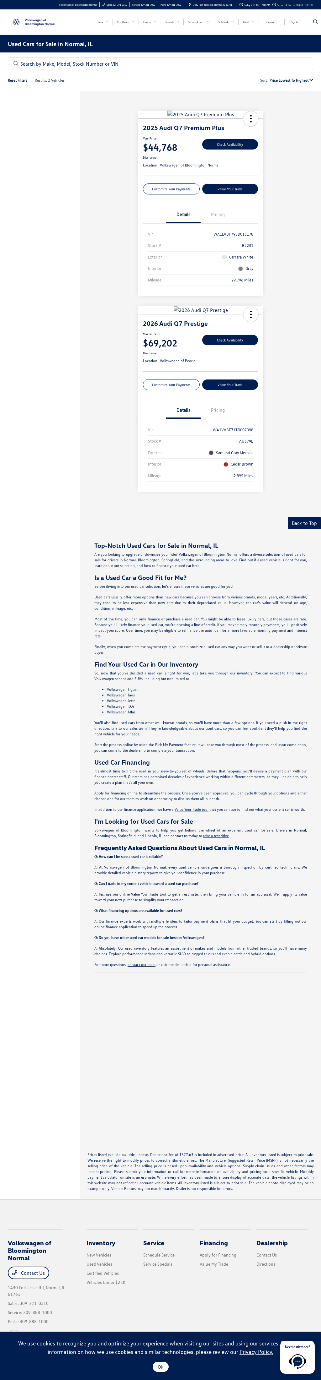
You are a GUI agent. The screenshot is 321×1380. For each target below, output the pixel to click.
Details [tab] (183, 214)
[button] (251, 119)
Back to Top (304, 523)
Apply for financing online (116, 793)
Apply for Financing (218, 1254)
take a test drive (216, 835)
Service (153, 1242)
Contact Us (32, 1273)
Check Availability (230, 144)
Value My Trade (214, 1264)
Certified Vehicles (103, 1273)
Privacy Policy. (256, 1351)
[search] (315, 22)
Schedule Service (159, 1254)
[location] (190, 4)
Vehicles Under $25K (106, 1282)
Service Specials (157, 1264)
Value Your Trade (230, 189)
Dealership (272, 1242)
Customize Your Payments (171, 189)
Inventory (101, 1242)
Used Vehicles (99, 1264)
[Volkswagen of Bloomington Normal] (36, 21)
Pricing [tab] (218, 214)
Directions (265, 1264)
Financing (214, 1242)
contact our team (141, 964)
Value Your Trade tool (191, 809)
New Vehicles (99, 1254)
